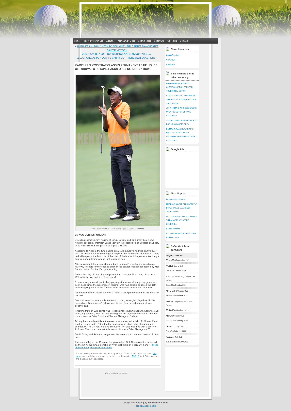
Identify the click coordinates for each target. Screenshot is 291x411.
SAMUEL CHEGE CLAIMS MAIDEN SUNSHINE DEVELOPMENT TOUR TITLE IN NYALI (181, 99)
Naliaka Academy (173, 229)
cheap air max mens (101, 347)
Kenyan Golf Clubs (126, 41)
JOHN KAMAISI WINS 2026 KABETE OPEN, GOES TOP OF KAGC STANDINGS (181, 112)
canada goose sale (146, 405)
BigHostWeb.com (158, 402)
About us (110, 41)
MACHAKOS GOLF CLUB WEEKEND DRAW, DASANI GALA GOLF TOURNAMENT (181, 208)
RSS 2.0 (135, 356)
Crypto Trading (172, 55)
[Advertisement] (182, 169)
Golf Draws (159, 41)
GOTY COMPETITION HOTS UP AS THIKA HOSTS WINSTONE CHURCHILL (181, 220)
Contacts (184, 41)
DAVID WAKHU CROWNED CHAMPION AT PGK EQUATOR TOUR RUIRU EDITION (179, 87)
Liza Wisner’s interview (175, 199)
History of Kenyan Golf (93, 41)
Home (77, 41)
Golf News (172, 41)
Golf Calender (144, 41)
